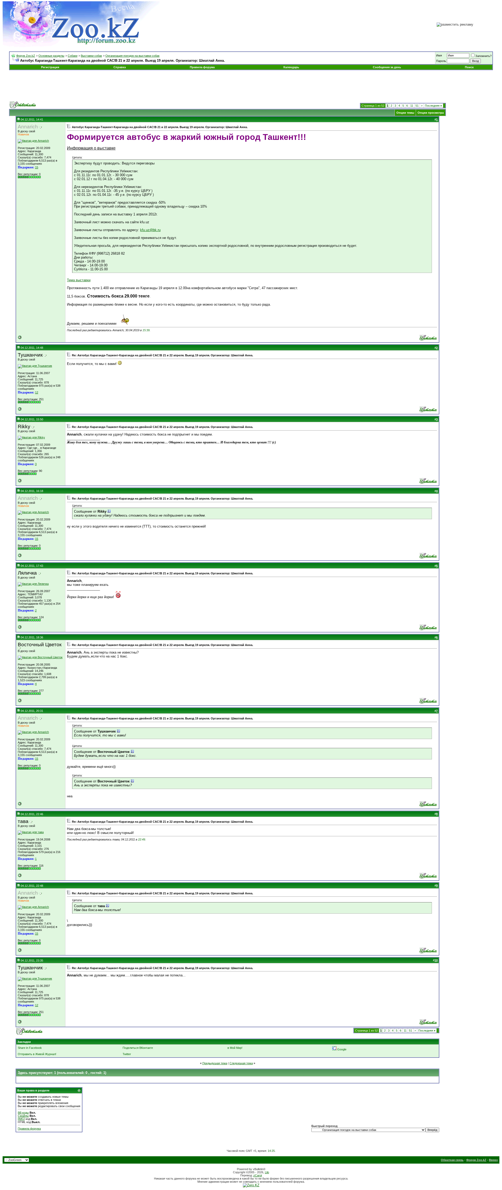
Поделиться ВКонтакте (138, 1047)
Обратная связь (452, 1160)
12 (36, 392)
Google (341, 1049)
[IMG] (21, 1118)
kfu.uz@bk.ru (150, 230)
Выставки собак (91, 55)
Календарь (291, 67)
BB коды (23, 1112)
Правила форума (202, 67)
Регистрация (50, 67)
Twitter (127, 1054)
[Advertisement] (251, 86)
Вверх (493, 1160)
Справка (119, 67)
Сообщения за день (387, 67)
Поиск (469, 67)
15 (36, 167)
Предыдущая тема (214, 1063)
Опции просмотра (431, 112)
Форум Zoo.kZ (25, 55)
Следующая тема (241, 1063)
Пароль (441, 60)
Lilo (267, 1172)
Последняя (433, 105)
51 (417, 105)
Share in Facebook (30, 1047)
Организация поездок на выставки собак (132, 55)
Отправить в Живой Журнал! (37, 1054)
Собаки (72, 55)
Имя (439, 55)
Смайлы (23, 1115)
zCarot (257, 1175)
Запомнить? (483, 56)
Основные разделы (51, 55)
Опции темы (405, 112)
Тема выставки (78, 280)
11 (411, 105)
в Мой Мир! (234, 1047)
